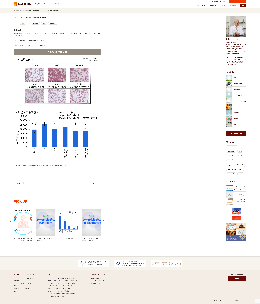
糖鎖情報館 (25, 4)
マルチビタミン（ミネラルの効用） (56, 286)
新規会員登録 (215, 1)
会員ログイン (223, 1)
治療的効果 (35, 23)
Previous (10, 219)
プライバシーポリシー (224, 300)
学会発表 (59, 293)
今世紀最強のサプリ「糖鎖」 (235, 169)
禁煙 (64, 296)
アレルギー (58, 296)
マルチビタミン (51, 293)
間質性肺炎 (66, 291)
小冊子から (231, 160)
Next (103, 219)
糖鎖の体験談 (17, 280)
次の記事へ (95, 183)
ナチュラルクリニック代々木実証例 (235, 164)
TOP (197, 6)
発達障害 (73, 293)
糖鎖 (23, 23)
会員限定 (27, 288)
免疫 (64, 293)
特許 (68, 293)
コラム (241, 174)
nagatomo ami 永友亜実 (96, 283)
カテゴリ (204, 6)
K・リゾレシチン (232, 147)
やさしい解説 (231, 174)
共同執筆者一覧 (107, 274)
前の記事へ (19, 183)
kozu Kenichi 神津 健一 (96, 278)
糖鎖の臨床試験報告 (29, 278)
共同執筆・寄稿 (213, 6)
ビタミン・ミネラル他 (30, 283)
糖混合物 (73, 286)
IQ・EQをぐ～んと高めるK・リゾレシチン (64, 288)
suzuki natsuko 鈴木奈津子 (97, 280)
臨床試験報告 (53, 23)
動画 (15, 291)
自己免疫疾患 (51, 296)
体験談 (240, 155)
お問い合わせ (238, 1)
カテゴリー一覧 (30, 274)
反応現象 (50, 291)
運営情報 (216, 300)
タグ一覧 (75, 274)
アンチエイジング (58, 291)
